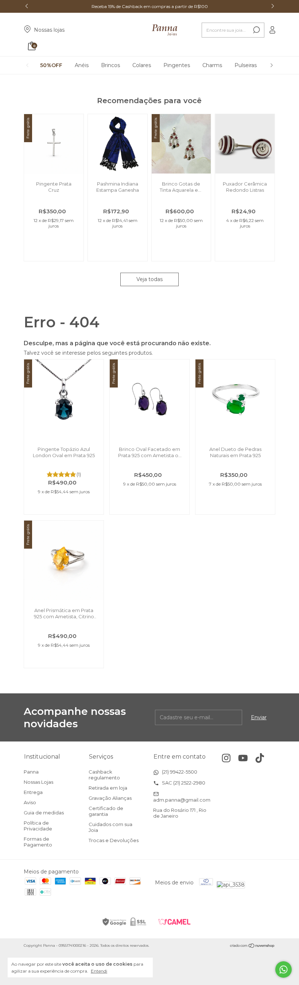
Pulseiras (245, 65)
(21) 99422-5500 (179, 772)
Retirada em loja (108, 788)
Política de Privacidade (38, 826)
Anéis (82, 65)
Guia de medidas (44, 812)
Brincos (110, 65)
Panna (31, 772)
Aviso (30, 802)
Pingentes (176, 65)
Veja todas (149, 279)
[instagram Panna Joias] (226, 758)
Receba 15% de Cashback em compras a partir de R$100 (150, 6)
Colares (141, 65)
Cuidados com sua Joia (110, 827)
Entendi (99, 971)
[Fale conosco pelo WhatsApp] (283, 969)
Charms (212, 65)
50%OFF (51, 65)
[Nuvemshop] (252, 946)
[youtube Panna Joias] (243, 758)
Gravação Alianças (110, 798)
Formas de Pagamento (38, 842)
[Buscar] (256, 30)
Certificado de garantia (106, 811)
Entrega (33, 792)
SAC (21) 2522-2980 (183, 783)
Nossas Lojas (38, 782)
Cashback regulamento (104, 774)
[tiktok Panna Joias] (260, 758)
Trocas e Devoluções (114, 840)
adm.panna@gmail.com (181, 800)
